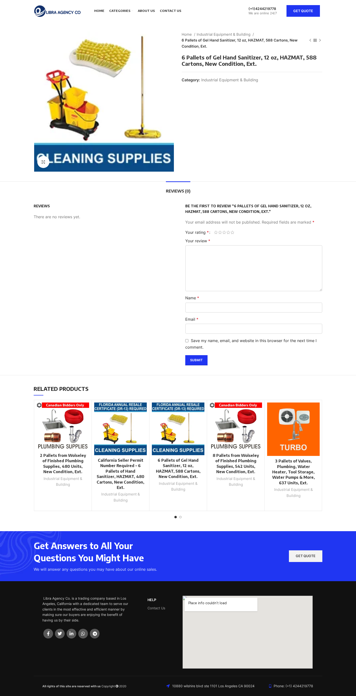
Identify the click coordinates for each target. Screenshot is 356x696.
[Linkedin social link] (71, 633)
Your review (197, 240)
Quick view (85, 421)
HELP (151, 600)
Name (192, 297)
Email (191, 319)
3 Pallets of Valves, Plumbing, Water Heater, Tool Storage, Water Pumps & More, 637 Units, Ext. (293, 472)
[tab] (178, 188)
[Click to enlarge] (43, 162)
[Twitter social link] (60, 633)
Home (187, 34)
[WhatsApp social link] (83, 633)
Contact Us (156, 608)
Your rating (197, 232)
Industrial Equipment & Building (224, 34)
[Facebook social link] (48, 633)
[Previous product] (310, 40)
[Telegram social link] (95, 633)
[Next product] (319, 40)
